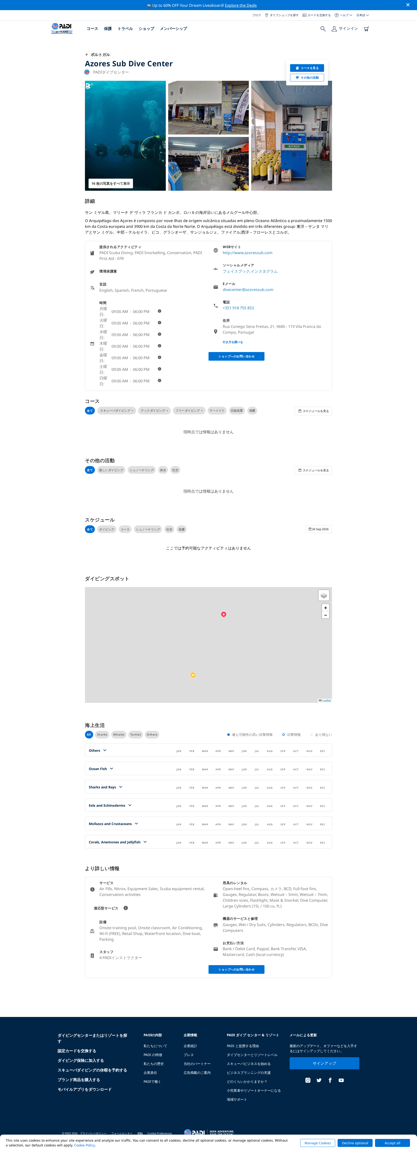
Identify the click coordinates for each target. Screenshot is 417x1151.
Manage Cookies (318, 1143)
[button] (193, 675)
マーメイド (217, 410)
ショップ (146, 28)
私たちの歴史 (154, 1063)
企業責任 (150, 1072)
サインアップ (324, 1063)
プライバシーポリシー (93, 1133)
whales (119, 734)
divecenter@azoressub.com (248, 289)
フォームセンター (121, 1133)
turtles (135, 734)
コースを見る (310, 68)
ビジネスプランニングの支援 (249, 1072)
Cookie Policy (84, 1145)
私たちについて (155, 1045)
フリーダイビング (188, 410)
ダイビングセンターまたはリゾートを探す (92, 1038)
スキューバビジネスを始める (249, 1063)
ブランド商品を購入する (79, 1079)
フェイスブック (236, 271)
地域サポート (237, 1099)
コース (92, 28)
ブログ (256, 15)
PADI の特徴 (153, 1054)
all (89, 734)
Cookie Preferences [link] (159, 1133)
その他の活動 (310, 77)
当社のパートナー (197, 1063)
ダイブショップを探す (284, 15)
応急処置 (237, 410)
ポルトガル (99, 54)
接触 (140, 1133)
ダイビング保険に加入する (81, 1060)
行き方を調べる (233, 342)
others (152, 734)
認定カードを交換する (77, 1050)
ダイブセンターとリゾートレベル (252, 1054)
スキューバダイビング (115, 410)
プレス (189, 1054)
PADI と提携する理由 (243, 1045)
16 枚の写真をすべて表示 (110, 183)
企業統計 (190, 1045)
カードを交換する (319, 15)
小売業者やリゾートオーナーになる (254, 1090)
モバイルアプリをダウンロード (85, 1089)
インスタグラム (264, 271)
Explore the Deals (241, 5)
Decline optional (355, 1143)
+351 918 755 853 (238, 308)
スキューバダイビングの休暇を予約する (92, 1070)
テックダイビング (153, 410)
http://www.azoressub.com (247, 252)
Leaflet (326, 700)
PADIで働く (152, 1081)
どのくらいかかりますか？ (247, 1081)
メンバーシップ (173, 28)
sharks (102, 734)
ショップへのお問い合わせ (236, 356)
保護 (108, 28)
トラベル (125, 28)
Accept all (392, 1143)
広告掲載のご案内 (197, 1072)
